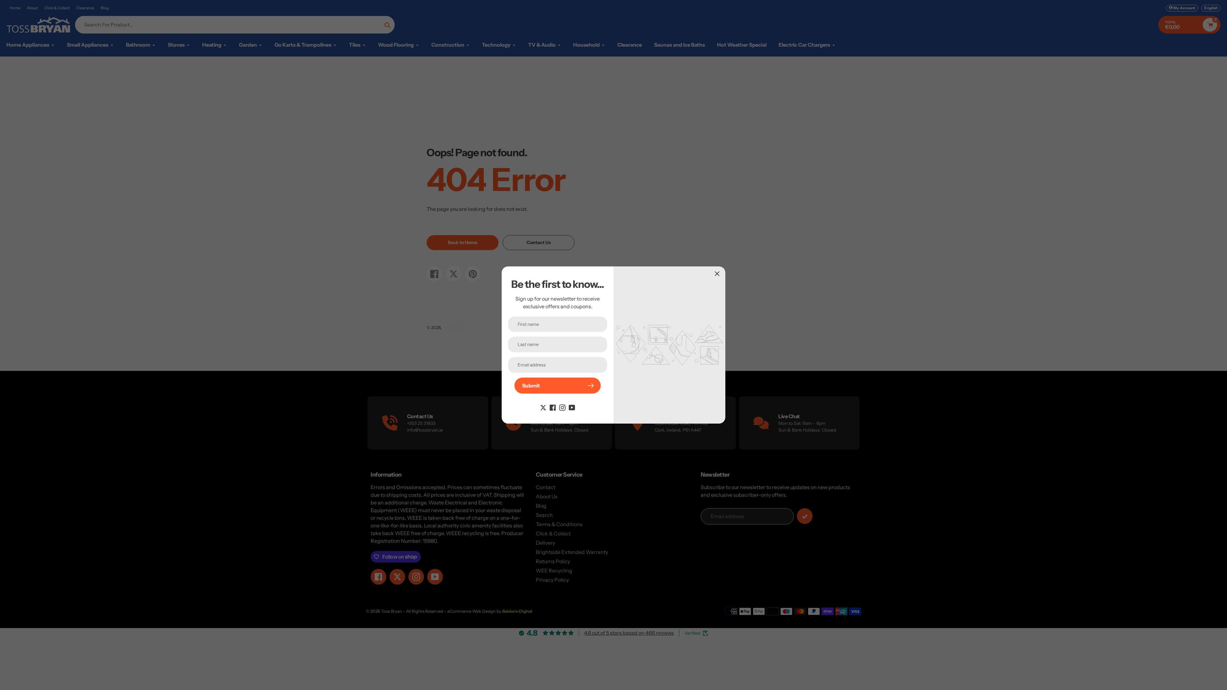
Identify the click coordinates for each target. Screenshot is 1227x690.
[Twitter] (543, 407)
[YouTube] (572, 407)
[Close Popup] (717, 274)
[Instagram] (562, 407)
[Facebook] (553, 407)
